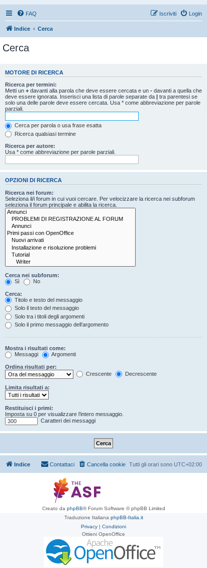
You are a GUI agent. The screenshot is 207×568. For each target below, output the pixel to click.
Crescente (98, 374)
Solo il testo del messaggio (46, 308)
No (36, 281)
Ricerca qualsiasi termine (44, 134)
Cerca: (13, 294)
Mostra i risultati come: (35, 348)
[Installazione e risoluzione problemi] (70, 248)
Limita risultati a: (27, 387)
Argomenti (63, 354)
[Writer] (70, 262)
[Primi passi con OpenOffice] (70, 233)
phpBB (75, 508)
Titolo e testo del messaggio (47, 300)
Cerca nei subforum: (32, 275)
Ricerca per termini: (31, 85)
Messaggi (25, 354)
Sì (16, 281)
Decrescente (140, 374)
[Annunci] (70, 212)
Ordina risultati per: (31, 367)
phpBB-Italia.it (127, 517)
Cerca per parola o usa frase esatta (57, 125)
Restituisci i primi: (29, 408)
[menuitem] (27, 14)
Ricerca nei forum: (29, 193)
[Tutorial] (70, 255)
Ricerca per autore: (30, 146)
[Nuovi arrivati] (70, 240)
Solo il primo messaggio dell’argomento (61, 324)
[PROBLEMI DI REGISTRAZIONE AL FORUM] (70, 219)
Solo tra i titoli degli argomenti (48, 316)
